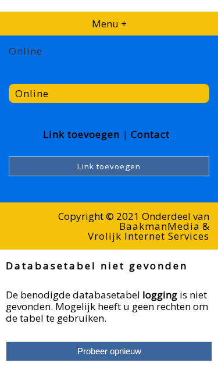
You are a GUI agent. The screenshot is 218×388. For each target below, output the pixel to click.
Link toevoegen (81, 134)
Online (32, 93)
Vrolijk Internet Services (148, 236)
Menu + (109, 23)
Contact (150, 134)
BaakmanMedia (159, 226)
